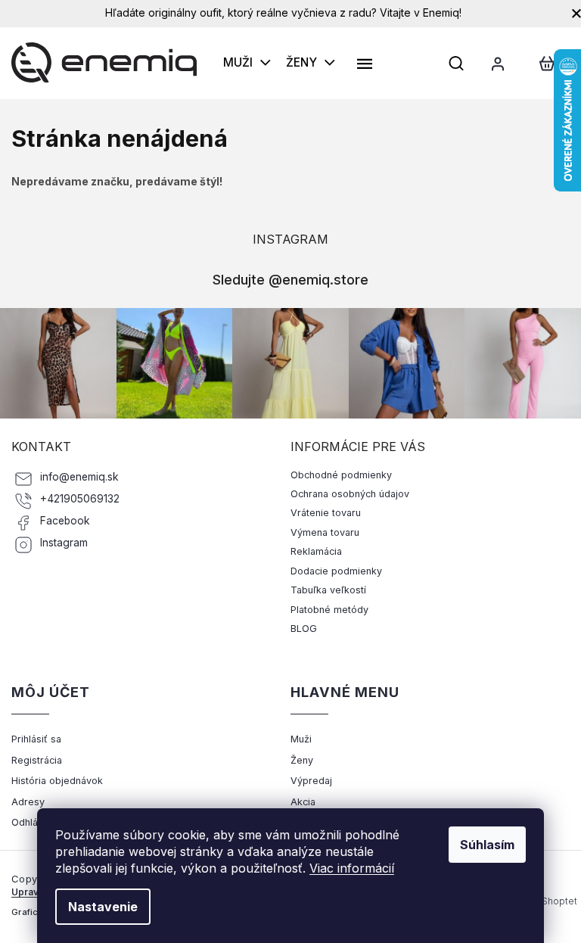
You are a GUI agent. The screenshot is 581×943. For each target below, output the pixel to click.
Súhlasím (487, 844)
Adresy (28, 802)
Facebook (65, 521)
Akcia (302, 802)
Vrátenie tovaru (325, 512)
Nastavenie (103, 906)
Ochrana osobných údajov (349, 494)
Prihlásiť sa (36, 739)
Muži (301, 739)
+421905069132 (80, 499)
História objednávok (57, 780)
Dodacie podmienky (336, 571)
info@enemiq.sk (79, 477)
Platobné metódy (329, 609)
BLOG (303, 628)
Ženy (301, 760)
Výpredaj (311, 780)
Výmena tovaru (324, 532)
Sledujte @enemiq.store (290, 279)
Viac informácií (351, 868)
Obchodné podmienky (341, 475)
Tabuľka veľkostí (328, 590)
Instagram (64, 543)
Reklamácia (316, 551)
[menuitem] (247, 63)
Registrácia (36, 760)
